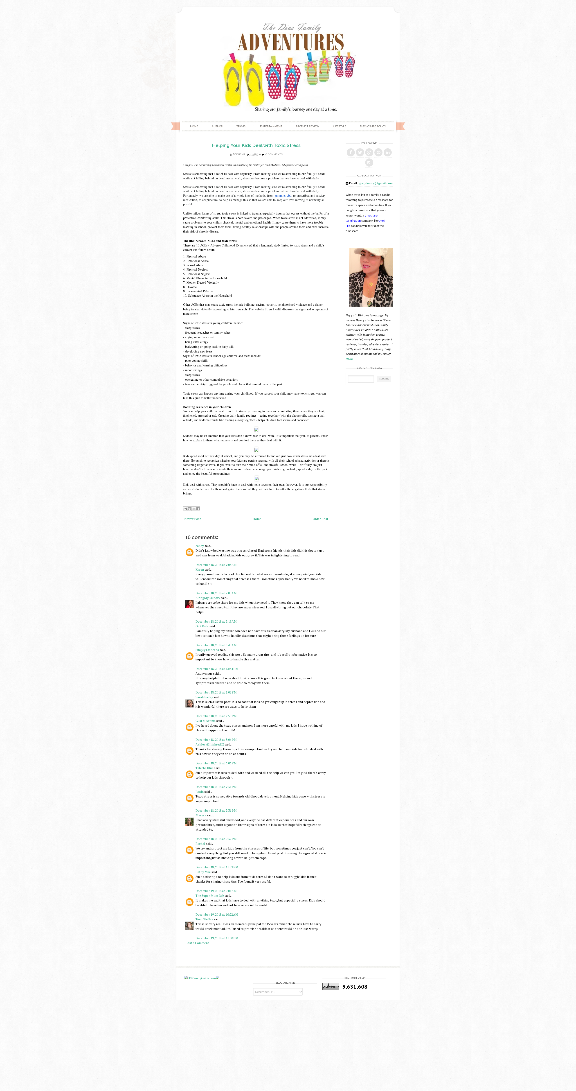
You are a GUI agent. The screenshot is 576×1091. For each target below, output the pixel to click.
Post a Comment (197, 943)
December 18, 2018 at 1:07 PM (216, 692)
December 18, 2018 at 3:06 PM (216, 739)
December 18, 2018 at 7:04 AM (216, 564)
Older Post (320, 519)
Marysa (201, 815)
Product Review (307, 126)
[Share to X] (193, 508)
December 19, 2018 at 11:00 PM (217, 938)
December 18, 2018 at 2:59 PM (216, 716)
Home (194, 126)
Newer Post (192, 519)
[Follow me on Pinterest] (378, 152)
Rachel (200, 843)
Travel (241, 126)
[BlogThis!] (189, 508)
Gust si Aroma (206, 720)
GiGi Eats (202, 626)
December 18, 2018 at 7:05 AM (216, 593)
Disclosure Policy (373, 126)
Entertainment (271, 126)
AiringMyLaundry (208, 598)
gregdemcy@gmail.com (376, 183)
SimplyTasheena (207, 650)
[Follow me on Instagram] (369, 162)
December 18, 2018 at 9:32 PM (216, 839)
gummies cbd (282, 195)
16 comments (274, 154)
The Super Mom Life (210, 895)
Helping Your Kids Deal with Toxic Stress (256, 145)
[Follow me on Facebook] (351, 152)
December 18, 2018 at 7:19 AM (216, 621)
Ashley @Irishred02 (210, 744)
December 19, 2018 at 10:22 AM (217, 914)
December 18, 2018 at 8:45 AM (216, 645)
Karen (200, 569)
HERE (349, 359)
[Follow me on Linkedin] (388, 152)
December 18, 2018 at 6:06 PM (216, 763)
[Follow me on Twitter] (360, 152)
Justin (200, 791)
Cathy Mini (203, 872)
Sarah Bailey (204, 697)
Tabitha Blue (204, 768)
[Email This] (185, 508)
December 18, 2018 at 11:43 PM (217, 867)
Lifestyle (339, 126)
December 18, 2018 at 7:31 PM (216, 787)
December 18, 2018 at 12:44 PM (217, 668)
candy (200, 546)
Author (217, 126)
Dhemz (240, 154)
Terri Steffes (204, 919)
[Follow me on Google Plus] (369, 152)
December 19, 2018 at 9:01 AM (216, 891)
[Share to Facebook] (198, 508)
